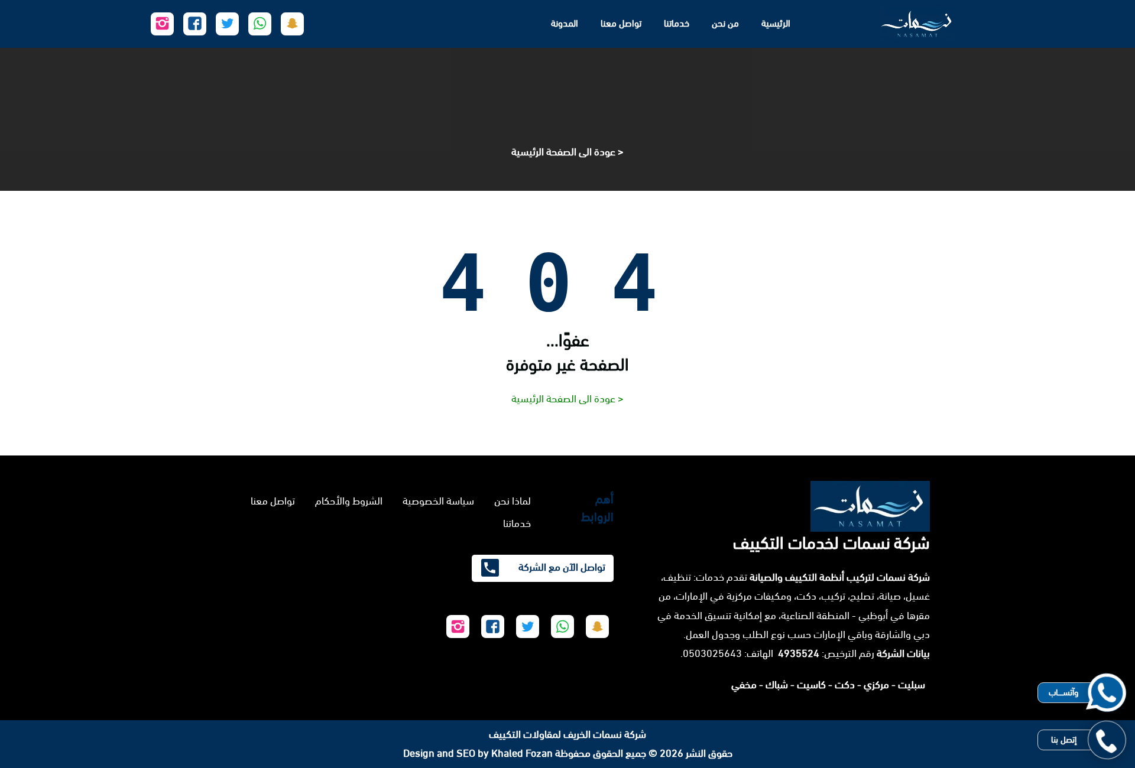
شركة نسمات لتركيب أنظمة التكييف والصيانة (840, 577)
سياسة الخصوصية (438, 501)
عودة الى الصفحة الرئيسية (563, 152)
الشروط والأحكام (348, 501)
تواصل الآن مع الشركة (560, 567)
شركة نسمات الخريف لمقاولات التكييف (567, 734)
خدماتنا (676, 23)
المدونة (564, 23)
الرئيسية (775, 23)
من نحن (725, 23)
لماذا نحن (512, 501)
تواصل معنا (621, 23)
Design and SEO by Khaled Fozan (478, 753)
